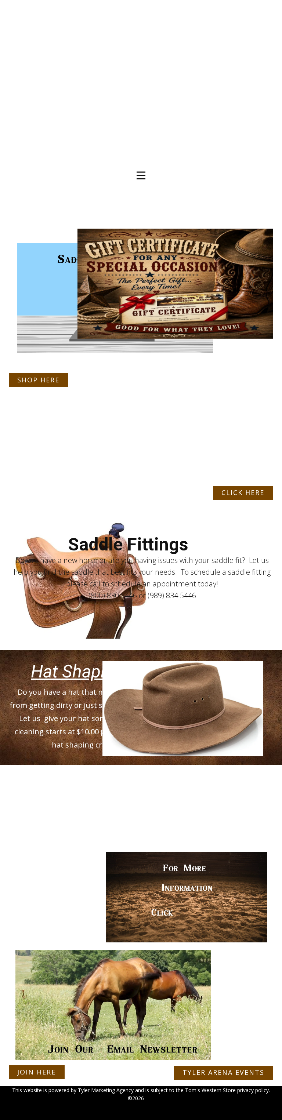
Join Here (36, 1072)
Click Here (242, 492)
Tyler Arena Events (223, 1072)
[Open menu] (141, 175)
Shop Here (38, 379)
